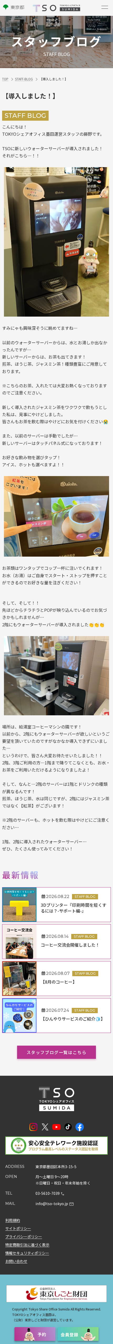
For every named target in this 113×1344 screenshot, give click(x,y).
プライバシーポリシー (23, 1236)
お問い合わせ (16, 1261)
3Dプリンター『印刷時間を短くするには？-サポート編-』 (73, 908)
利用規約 (12, 1220)
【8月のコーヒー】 (59, 982)
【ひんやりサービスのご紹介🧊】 (73, 1019)
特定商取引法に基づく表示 (27, 1244)
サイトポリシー (18, 1228)
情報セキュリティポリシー (27, 1253)
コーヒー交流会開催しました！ (70, 945)
